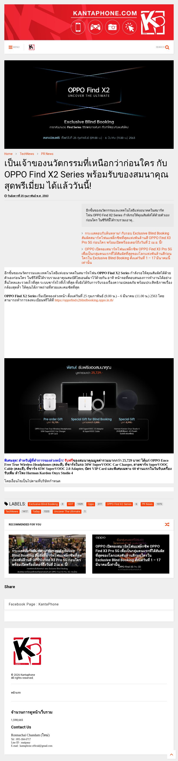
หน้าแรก (16, 692)
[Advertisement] (40, 234)
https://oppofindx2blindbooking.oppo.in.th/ (84, 300)
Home (8, 154)
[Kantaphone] (31, 48)
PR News (47, 154)
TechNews (27, 154)
